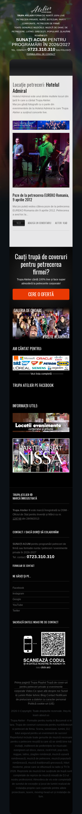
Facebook (18, 587)
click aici (45, 667)
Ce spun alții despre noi (46, 691)
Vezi (19, 223)
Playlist (42, 682)
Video (29, 691)
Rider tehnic (33, 695)
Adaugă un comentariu (39, 223)
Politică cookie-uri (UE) (41, 703)
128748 (17, 518)
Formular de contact (23, 565)
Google (17, 599)
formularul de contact (41, 54)
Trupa (33, 682)
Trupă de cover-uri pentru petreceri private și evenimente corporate (41, 687)
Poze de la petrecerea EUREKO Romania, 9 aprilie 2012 (41, 197)
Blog (43, 695)
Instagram (18, 593)
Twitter (16, 610)
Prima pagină (22, 682)
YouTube (18, 604)
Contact (50, 695)
